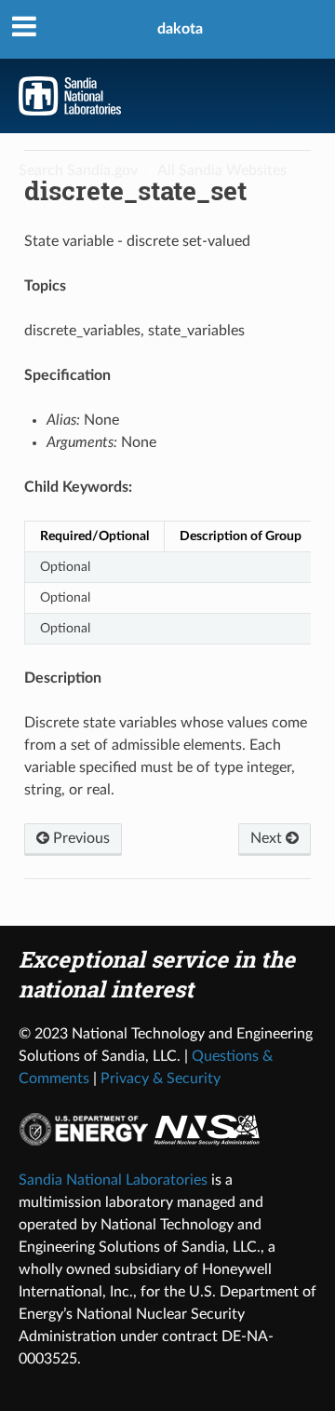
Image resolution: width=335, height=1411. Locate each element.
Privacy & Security (160, 1078)
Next (268, 838)
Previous (79, 838)
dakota (180, 28)
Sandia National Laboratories (113, 1180)
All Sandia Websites (222, 170)
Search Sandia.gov (78, 170)
